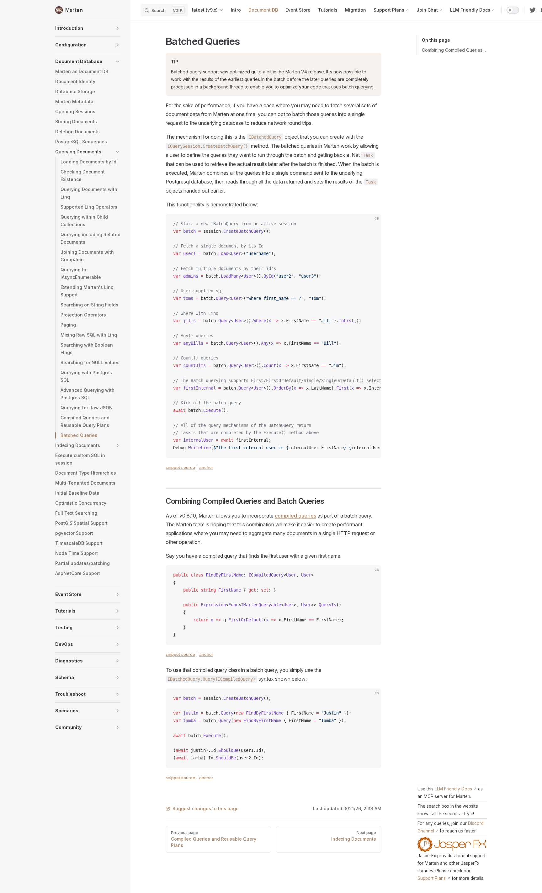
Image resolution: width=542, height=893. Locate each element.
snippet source (180, 467)
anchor (206, 467)
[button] (87, 28)
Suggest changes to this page (206, 808)
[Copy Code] (371, 224)
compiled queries (295, 516)
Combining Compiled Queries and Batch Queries (454, 50)
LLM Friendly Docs (453, 788)
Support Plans (431, 878)
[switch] (513, 10)
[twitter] (532, 10)
